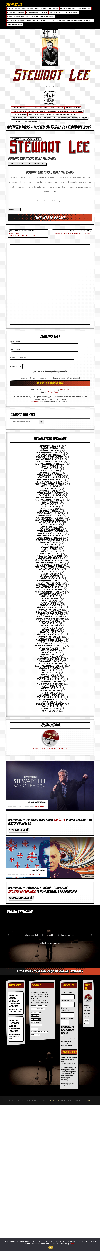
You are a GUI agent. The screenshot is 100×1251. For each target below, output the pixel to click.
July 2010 (50, 706)
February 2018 (50, 634)
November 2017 (50, 641)
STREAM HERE (38, 806)
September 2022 (50, 520)
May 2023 (50, 507)
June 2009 (50, 709)
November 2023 (49, 498)
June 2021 (49, 547)
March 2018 (50, 632)
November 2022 (49, 518)
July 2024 (49, 486)
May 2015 (50, 686)
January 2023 (49, 516)
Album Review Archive (42, 16)
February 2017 (50, 659)
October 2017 (49, 643)
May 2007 (50, 711)
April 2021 (50, 551)
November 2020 (50, 563)
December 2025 (50, 457)
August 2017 (50, 648)
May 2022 (49, 527)
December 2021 (49, 536)
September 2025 (49, 464)
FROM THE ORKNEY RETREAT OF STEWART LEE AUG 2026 (14, 1001)
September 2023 (49, 500)
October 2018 (49, 616)
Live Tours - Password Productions (36, 1022)
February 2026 (49, 453)
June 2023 (50, 504)
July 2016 (49, 670)
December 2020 (49, 560)
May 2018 (50, 628)
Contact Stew (70, 12)
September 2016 (49, 666)
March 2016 (49, 677)
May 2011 (49, 702)
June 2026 (49, 448)
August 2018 (49, 621)
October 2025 (49, 462)
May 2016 (50, 673)
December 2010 (50, 704)
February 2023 (50, 513)
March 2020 (49, 578)
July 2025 (50, 466)
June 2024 (50, 489)
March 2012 (49, 695)
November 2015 (50, 684)
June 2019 (49, 599)
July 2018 (50, 623)
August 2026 (50, 446)
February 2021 (50, 556)
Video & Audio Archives (46, 8)
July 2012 (50, 693)
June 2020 (50, 574)
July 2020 (49, 572)
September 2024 (49, 484)
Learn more (35, 401)
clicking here (65, 389)
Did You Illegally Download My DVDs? (26, 20)
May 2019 (49, 601)
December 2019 (50, 585)
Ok (51, 1247)
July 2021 (50, 545)
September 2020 (50, 567)
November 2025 (49, 459)
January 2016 (50, 682)
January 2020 (49, 583)
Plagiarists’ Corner (36, 12)
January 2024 (49, 495)
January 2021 (49, 558)
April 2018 (50, 630)
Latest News (13, 8)
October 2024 (49, 482)
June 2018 (49, 625)
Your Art (88, 20)
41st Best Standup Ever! (50, 86)
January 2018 (49, 637)
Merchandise (83, 8)
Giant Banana (86, 1100)
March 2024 (49, 491)
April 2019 (50, 603)
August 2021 (49, 542)
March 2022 (49, 529)
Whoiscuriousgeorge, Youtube (73, 233)
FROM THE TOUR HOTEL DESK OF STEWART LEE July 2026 (14, 1026)
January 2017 (50, 661)
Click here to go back (50, 217)
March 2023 (50, 511)
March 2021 (49, 554)
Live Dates (27, 8)
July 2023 (50, 502)
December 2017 (49, 639)
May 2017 (49, 652)
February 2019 (50, 607)
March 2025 (50, 473)
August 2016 (49, 668)
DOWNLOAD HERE (36, 874)
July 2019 (49, 596)
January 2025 (49, 477)
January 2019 (49, 610)
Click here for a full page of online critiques (50, 971)
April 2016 (50, 675)
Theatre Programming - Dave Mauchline (39, 1031)
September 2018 (50, 619)
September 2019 (49, 592)
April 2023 (50, 509)
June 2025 (49, 468)
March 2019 (50, 605)
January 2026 (49, 455)
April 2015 (50, 688)
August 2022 (49, 522)
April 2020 (49, 576)
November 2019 (49, 587)
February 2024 (50, 493)
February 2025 (50, 475)
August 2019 (49, 594)
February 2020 (49, 581)
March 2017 (50, 657)
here (73, 1244)
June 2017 (49, 650)
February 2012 (50, 697)
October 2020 (50, 565)
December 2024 (50, 480)
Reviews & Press (15, 12)
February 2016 (50, 679)
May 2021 (50, 549)
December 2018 (49, 612)
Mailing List (55, 12)
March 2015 (50, 691)
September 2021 (49, 540)
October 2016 (49, 664)
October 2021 (49, 538)
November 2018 (50, 614)
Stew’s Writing (67, 8)
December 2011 (49, 700)
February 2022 (50, 531)
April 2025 (50, 471)
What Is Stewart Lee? (18, 16)
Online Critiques (56, 20)
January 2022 (49, 533)
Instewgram (13, 24)
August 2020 (50, 569)
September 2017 (49, 646)
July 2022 (49, 525)
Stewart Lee (50, 78)
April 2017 (50, 655)
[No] (97, 1244)
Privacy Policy (53, 392)
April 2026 (49, 451)
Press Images (74, 20)
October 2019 (50, 590)
